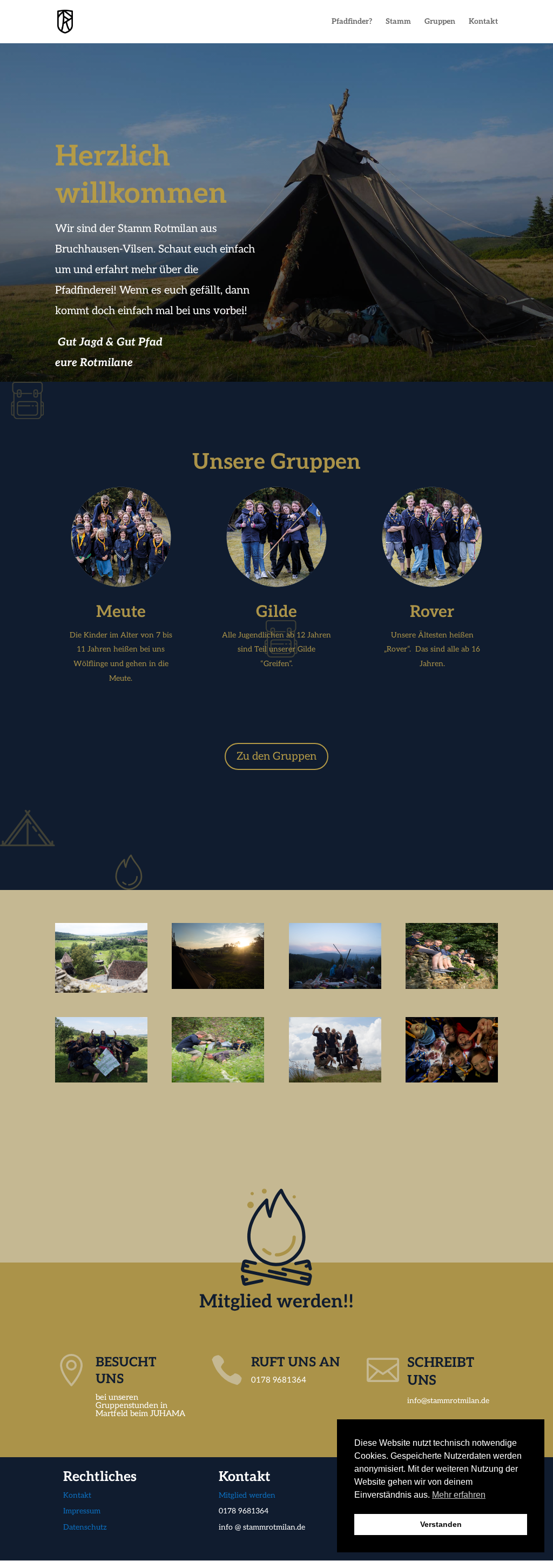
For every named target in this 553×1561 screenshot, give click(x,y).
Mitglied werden (247, 1495)
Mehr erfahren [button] (458, 1494)
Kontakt (483, 22)
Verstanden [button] (441, 1524)
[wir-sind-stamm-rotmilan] (452, 1080)
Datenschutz (85, 1527)
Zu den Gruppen (276, 756)
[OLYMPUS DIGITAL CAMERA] (101, 990)
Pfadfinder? (352, 22)
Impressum (83, 1511)
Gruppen (439, 22)
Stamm (398, 22)
